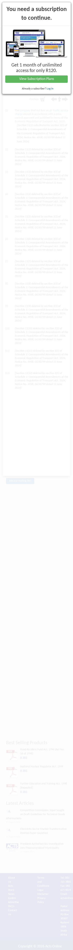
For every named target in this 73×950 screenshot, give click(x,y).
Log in (50, 88)
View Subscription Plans (36, 79)
